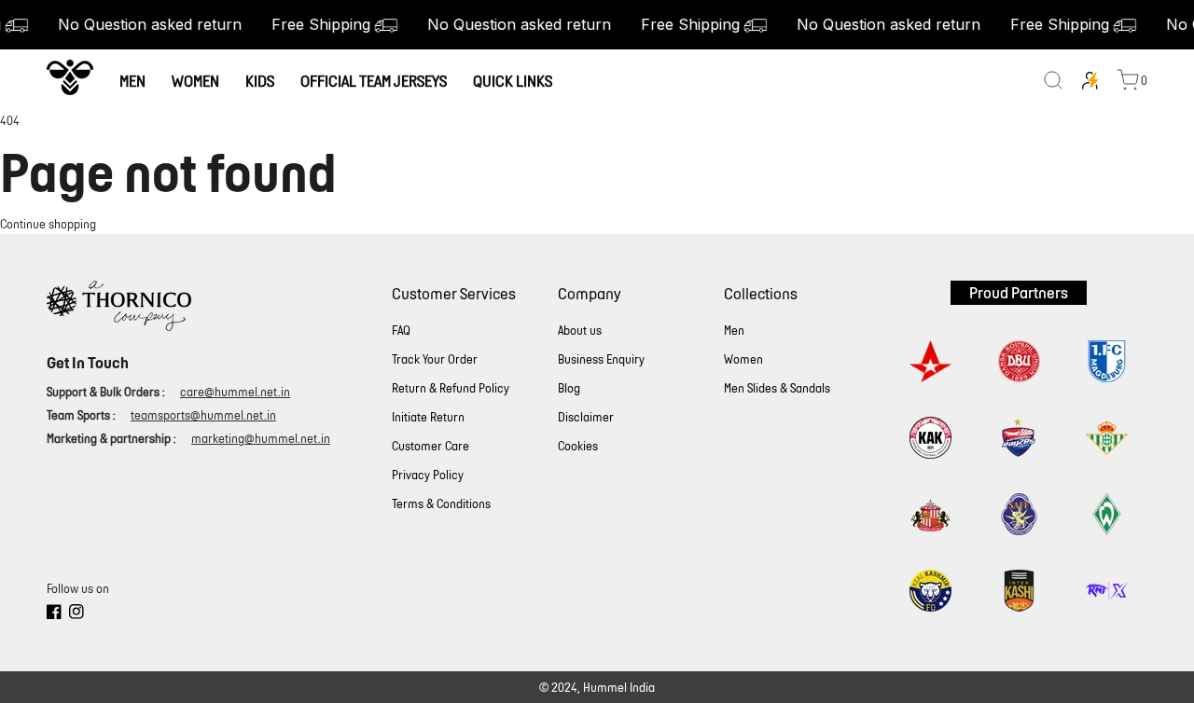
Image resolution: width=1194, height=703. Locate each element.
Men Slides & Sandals (777, 388)
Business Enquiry (601, 359)
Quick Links (512, 81)
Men (132, 81)
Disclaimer (586, 417)
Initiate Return (428, 417)
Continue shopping (48, 224)
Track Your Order (435, 359)
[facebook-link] (54, 614)
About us (580, 331)
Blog (569, 388)
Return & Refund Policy (450, 388)
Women (195, 81)
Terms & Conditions (441, 504)
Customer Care (430, 446)
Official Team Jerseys (373, 81)
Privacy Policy (428, 475)
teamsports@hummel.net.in (203, 415)
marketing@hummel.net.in (260, 439)
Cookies (578, 446)
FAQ (401, 331)
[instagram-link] (76, 614)
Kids (259, 81)
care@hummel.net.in (235, 392)
